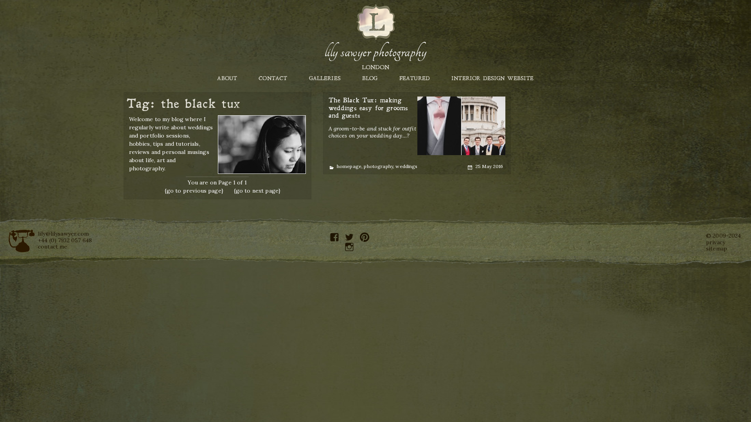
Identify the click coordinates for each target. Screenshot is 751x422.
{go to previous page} (194, 190)
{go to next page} (257, 190)
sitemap (716, 248)
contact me (53, 246)
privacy (715, 242)
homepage (349, 166)
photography (378, 166)
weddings (406, 166)
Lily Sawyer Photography (375, 52)
